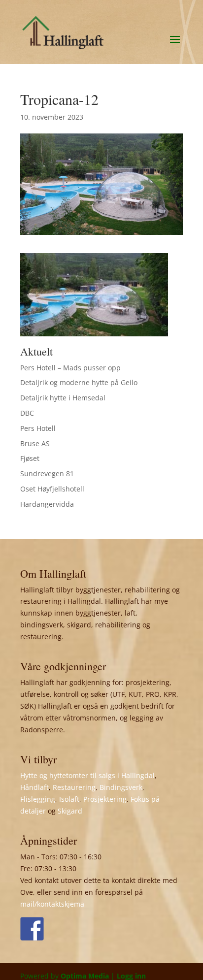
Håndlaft (34, 787)
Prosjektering (105, 799)
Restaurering (74, 787)
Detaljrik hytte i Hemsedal (62, 397)
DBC (27, 413)
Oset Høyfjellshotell (52, 488)
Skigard (70, 811)
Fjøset (29, 458)
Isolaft (69, 799)
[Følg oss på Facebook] (32, 929)
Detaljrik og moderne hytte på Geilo (78, 382)
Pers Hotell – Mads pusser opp (70, 367)
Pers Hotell (38, 428)
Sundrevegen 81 (47, 473)
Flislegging (37, 799)
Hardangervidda (47, 504)
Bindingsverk (121, 787)
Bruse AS (35, 443)
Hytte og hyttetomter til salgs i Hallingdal (87, 775)
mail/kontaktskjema (52, 904)
